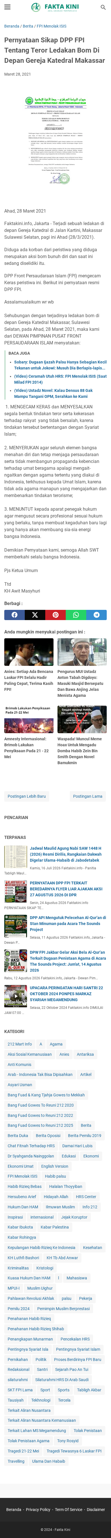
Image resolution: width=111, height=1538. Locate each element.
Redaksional (18, 1369)
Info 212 (90, 1207)
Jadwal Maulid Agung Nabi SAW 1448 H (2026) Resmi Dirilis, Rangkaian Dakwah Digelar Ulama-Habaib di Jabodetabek (66, 854)
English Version (54, 1166)
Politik (41, 1359)
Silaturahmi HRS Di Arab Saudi (62, 1379)
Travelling (16, 1461)
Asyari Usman (20, 1084)
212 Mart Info (20, 1044)
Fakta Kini (62, 1530)
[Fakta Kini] (55, 7)
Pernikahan (18, 1359)
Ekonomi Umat (21, 1166)
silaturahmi (18, 1379)
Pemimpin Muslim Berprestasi (63, 1308)
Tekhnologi (40, 1400)
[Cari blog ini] (103, 7)
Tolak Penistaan (88, 1430)
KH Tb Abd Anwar (62, 1258)
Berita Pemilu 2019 (84, 1135)
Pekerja (85, 1298)
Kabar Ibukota (20, 1227)
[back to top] (99, 1525)
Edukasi (69, 1156)
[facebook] (14, 615)
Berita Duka (18, 1135)
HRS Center (86, 1196)
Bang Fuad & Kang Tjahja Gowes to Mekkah (46, 1095)
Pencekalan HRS (75, 1339)
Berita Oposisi (48, 1135)
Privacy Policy (38, 1509)
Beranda (13, 1509)
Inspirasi (15, 1217)
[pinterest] (55, 615)
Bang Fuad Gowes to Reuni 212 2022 (40, 1115)
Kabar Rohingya (22, 1237)
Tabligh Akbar (89, 1390)
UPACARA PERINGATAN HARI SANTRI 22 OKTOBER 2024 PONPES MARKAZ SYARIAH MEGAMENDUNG (66, 994)
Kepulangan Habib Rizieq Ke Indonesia (41, 1247)
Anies (64, 1054)
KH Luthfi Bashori (23, 1258)
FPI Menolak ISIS (22, 1176)
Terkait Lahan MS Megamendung (37, 1430)
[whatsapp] (76, 615)
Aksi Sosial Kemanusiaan (30, 1054)
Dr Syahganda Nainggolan (31, 1156)
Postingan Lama (87, 796)
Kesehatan (92, 1247)
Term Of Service (68, 1509)
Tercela (64, 1400)
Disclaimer (96, 1509)
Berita (86, 1125)
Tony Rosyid (68, 1441)
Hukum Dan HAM (23, 1207)
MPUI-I (14, 1288)
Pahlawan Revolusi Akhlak (31, 1298)
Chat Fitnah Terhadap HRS (31, 1146)
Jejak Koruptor (74, 1217)
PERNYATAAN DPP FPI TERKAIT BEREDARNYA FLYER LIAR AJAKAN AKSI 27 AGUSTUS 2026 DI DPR (66, 889)
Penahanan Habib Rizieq (29, 1318)
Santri (42, 1369)
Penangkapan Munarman (30, 1339)
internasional (42, 1217)
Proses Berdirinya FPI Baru (77, 1359)
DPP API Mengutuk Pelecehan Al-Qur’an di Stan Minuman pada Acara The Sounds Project (68, 923)
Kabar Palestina (55, 1227)
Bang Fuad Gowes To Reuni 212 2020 (41, 1105)
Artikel (85, 1074)
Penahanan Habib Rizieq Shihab (36, 1329)
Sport (45, 1390)
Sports (63, 1390)
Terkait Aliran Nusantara (29, 1410)
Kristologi (44, 1268)
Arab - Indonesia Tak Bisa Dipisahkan (40, 1074)
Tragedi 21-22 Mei (23, 1451)
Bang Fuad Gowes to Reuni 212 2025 (40, 1125)
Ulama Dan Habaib (48, 1461)
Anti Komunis (19, 1064)
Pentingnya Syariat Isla (28, 1349)
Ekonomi (91, 1156)
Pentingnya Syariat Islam (78, 1349)
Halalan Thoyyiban (65, 1186)
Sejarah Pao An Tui (71, 1369)
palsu (66, 1298)
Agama (56, 1044)
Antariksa (85, 1054)
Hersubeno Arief (22, 1196)
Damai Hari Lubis (77, 1146)
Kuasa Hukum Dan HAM (29, 1278)
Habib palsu (55, 1176)
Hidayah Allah (56, 1196)
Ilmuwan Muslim (60, 1207)
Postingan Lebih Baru (27, 796)
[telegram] (96, 615)
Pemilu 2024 (19, 1308)
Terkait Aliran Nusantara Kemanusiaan (42, 1420)
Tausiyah (16, 1400)
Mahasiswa (77, 1278)
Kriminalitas (18, 1268)
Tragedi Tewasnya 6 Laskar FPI (74, 1451)
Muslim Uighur (40, 1288)
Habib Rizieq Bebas (25, 1186)
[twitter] (35, 615)
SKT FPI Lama (20, 1390)
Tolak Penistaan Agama (29, 1441)
